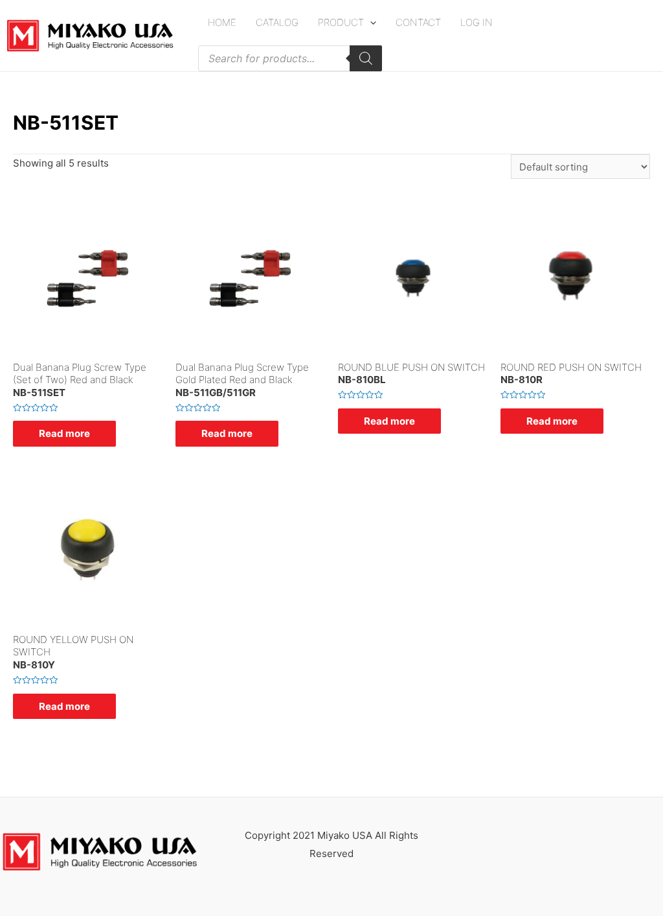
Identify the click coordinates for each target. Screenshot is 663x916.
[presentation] (370, 22)
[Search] (366, 58)
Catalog (277, 22)
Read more (64, 433)
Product (341, 22)
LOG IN (476, 22)
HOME (222, 22)
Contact (418, 22)
